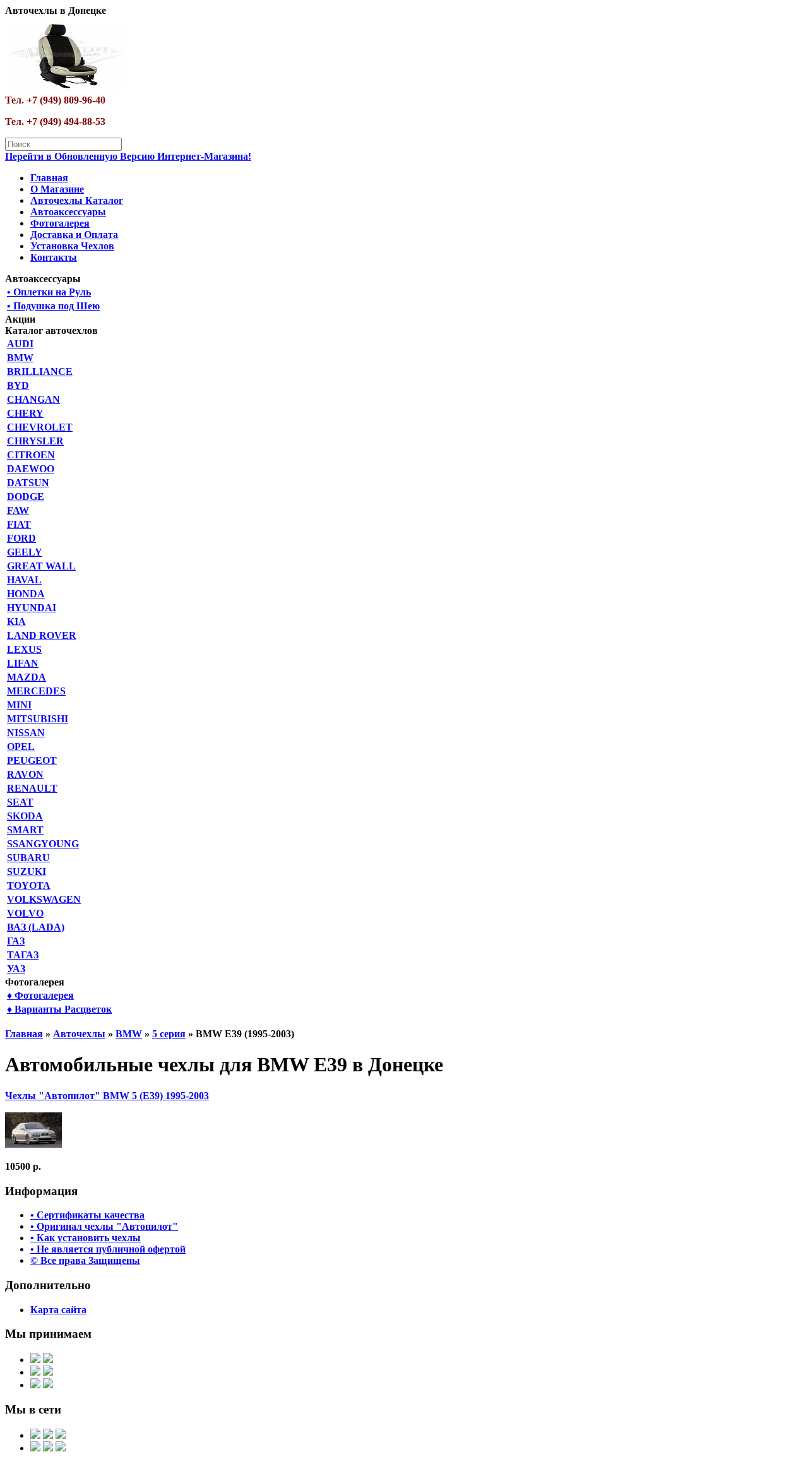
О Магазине (57, 189)
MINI (19, 704)
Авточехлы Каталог (76, 200)
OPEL (21, 746)
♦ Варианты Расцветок (59, 1009)
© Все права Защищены (85, 1260)
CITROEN (31, 454)
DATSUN (28, 482)
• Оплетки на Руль (49, 292)
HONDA (26, 593)
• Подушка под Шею (53, 306)
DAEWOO (30, 468)
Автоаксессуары (68, 211)
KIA (16, 621)
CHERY (25, 413)
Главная (49, 177)
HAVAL (24, 579)
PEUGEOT (32, 760)
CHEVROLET (40, 427)
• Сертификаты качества (87, 1215)
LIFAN (23, 663)
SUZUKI (26, 871)
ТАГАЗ (23, 954)
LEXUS (24, 649)
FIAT (19, 524)
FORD (21, 538)
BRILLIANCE (40, 371)
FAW (18, 510)
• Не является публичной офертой (108, 1249)
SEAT (20, 802)
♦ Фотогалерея (40, 995)
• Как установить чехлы (85, 1237)
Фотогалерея (60, 223)
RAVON (25, 774)
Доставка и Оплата (74, 234)
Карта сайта (58, 1309)
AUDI (20, 343)
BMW (20, 357)
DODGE (25, 496)
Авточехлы (79, 1033)
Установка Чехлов (72, 246)
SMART (25, 829)
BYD (18, 385)
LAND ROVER (41, 635)
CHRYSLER (35, 441)
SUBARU (28, 857)
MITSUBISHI (37, 718)
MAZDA (26, 677)
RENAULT (32, 788)
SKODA (25, 816)
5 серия (169, 1033)
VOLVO (25, 913)
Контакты (53, 257)
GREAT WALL (41, 566)
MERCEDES (36, 691)
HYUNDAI (31, 607)
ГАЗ (16, 941)
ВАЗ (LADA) (35, 927)
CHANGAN (33, 399)
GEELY (24, 552)
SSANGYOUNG (43, 843)
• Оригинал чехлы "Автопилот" (104, 1226)
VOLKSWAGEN (44, 899)
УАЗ (16, 968)
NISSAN (26, 732)
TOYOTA (28, 885)
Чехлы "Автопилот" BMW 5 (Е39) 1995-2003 (107, 1095)
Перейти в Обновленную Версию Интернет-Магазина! (128, 156)
